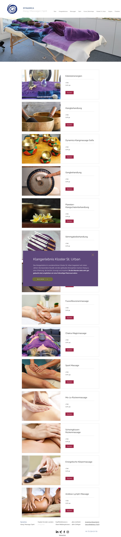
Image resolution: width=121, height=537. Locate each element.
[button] (93, 255)
